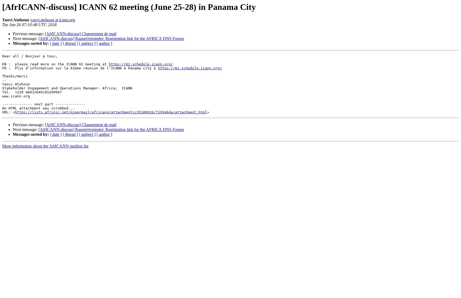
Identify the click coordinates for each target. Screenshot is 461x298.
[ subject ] (87, 43)
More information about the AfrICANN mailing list (45, 146)
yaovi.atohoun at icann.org (52, 20)
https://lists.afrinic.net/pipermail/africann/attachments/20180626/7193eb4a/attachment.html (111, 112)
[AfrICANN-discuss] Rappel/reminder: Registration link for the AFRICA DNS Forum (111, 38)
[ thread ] (70, 43)
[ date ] (56, 43)
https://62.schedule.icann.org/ (141, 64)
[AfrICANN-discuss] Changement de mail (80, 33)
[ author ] (104, 43)
